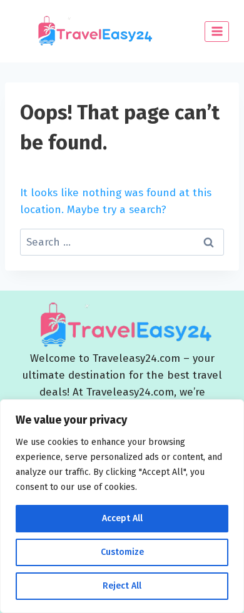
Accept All (122, 518)
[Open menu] (217, 31)
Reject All (122, 586)
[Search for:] (122, 242)
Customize (122, 552)
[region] (122, 506)
